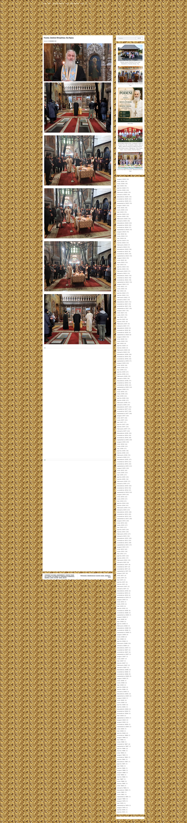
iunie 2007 (120, 658)
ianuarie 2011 (121, 588)
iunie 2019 (120, 367)
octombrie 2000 (122, 724)
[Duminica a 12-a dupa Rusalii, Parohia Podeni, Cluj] (130, 74)
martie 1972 (121, 812)
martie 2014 (121, 505)
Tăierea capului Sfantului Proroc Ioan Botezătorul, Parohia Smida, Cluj (130, 63)
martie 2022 (121, 295)
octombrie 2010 (122, 595)
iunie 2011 (120, 577)
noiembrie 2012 (122, 540)
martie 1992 (121, 759)
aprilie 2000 (121, 733)
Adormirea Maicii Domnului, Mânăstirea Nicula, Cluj (130, 170)
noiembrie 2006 (122, 672)
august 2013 (121, 521)
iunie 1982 (120, 794)
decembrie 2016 (122, 433)
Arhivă (82, 3)
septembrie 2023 (123, 256)
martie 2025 (121, 216)
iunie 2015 (120, 472)
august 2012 (121, 547)
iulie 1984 (120, 785)
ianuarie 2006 (122, 691)
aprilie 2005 (121, 704)
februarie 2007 (122, 665)
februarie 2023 (122, 271)
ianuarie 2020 (122, 352)
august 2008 (121, 634)
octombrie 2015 (122, 464)
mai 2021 (120, 317)
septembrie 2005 (123, 696)
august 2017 (121, 415)
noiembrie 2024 (122, 225)
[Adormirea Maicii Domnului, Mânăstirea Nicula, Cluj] (130, 160)
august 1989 (121, 770)
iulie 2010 (120, 602)
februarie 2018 (122, 402)
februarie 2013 (122, 534)
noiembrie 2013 (122, 514)
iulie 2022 (120, 286)
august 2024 (121, 232)
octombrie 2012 (122, 542)
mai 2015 (120, 475)
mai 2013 (120, 527)
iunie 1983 (120, 792)
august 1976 (121, 807)
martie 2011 (121, 584)
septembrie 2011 (122, 571)
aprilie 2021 (121, 319)
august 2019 (121, 363)
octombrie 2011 (122, 569)
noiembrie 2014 (122, 488)
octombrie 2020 (122, 332)
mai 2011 (120, 580)
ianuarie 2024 (122, 247)
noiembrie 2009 (122, 610)
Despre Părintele (74, 3)
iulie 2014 (120, 496)
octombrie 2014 (122, 490)
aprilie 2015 (121, 477)
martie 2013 (121, 531)
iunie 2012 (120, 551)
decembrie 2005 (122, 693)
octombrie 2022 (122, 280)
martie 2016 (121, 453)
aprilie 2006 (121, 687)
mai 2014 (120, 501)
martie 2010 (121, 608)
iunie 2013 (120, 525)
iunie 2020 (121, 341)
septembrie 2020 (123, 334)
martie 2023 (121, 269)
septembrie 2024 (123, 229)
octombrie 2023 (122, 253)
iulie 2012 (120, 549)
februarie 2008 (122, 643)
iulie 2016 (120, 444)
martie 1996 (121, 750)
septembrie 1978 (123, 805)
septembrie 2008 (123, 632)
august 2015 (121, 468)
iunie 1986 (120, 781)
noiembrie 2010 (122, 593)
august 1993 (121, 755)
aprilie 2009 (121, 623)
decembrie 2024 (122, 223)
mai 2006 (120, 685)
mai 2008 (120, 639)
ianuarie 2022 (122, 299)
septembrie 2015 (123, 466)
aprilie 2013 (121, 529)
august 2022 (121, 284)
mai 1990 (120, 766)
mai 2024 (120, 238)
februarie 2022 (122, 297)
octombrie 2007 (122, 652)
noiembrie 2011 (122, 566)
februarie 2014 (122, 507)
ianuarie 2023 (122, 273)
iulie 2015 (120, 470)
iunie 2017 (120, 420)
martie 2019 (121, 374)
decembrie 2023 (122, 249)
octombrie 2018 (122, 385)
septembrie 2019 (123, 361)
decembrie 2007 (122, 648)
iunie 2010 (120, 604)
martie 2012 (121, 558)
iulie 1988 (120, 774)
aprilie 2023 (121, 267)
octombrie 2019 (122, 359)
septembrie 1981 (122, 796)
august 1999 (121, 737)
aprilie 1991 (121, 764)
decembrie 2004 (122, 709)
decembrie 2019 (122, 354)
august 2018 (121, 389)
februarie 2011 (122, 586)
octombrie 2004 (122, 713)
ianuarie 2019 (122, 378)
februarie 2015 (122, 481)
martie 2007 (121, 663)
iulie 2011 (120, 575)
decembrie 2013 (122, 512)
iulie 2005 (120, 700)
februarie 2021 (122, 323)
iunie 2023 (121, 262)
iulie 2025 (120, 207)
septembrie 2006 (123, 676)
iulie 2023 (120, 260)
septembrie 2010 (123, 597)
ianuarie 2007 (122, 667)
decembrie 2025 (122, 196)
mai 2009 (120, 621)
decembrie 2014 (122, 485)
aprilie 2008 (121, 641)
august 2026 (121, 179)
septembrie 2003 (123, 718)
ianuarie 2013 (122, 536)
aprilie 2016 (121, 450)
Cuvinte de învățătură (58, 3)
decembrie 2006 (122, 669)
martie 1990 (121, 768)
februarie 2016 (122, 455)
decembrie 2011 (122, 564)
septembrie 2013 (123, 518)
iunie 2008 (121, 637)
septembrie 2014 (123, 492)
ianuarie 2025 (122, 221)
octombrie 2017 (122, 411)
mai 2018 (120, 396)
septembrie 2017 (123, 413)
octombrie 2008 (122, 630)
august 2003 (121, 720)
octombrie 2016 (122, 437)
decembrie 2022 (122, 275)
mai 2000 (120, 731)
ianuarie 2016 (122, 457)
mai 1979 (120, 803)
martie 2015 (121, 479)
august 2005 (121, 698)
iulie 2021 (120, 313)
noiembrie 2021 (122, 304)
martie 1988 (121, 777)
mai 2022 (120, 291)
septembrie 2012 (123, 545)
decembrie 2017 (122, 407)
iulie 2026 (120, 181)
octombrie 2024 (122, 227)
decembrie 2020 (122, 328)
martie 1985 (121, 783)
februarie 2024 (122, 245)
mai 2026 (120, 186)
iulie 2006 (120, 680)
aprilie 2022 (121, 293)
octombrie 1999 (122, 735)
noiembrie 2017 (122, 409)
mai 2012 (120, 553)
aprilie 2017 (121, 424)
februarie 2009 (122, 626)
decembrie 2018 (122, 380)
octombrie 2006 (122, 674)
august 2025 (121, 205)
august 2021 (121, 310)
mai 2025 (120, 212)
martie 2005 (121, 707)
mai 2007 (120, 661)
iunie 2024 (121, 236)
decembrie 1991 (122, 761)
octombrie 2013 (122, 516)
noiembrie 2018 (122, 383)
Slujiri (49, 3)
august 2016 (121, 442)
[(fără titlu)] (130, 105)
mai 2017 (120, 422)
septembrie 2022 (123, 282)
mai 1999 (120, 739)
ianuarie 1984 (122, 788)
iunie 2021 (120, 315)
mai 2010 (120, 606)
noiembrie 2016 (122, 435)
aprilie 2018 (121, 398)
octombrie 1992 (122, 757)
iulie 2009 (120, 619)
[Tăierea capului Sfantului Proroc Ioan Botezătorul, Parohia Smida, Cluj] (130, 53)
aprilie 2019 (121, 372)
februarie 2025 (122, 218)
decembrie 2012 (122, 538)
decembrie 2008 (122, 628)
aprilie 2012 (121, 556)
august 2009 (121, 617)
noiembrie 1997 (122, 744)
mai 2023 (120, 264)
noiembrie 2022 (122, 277)
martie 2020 (121, 348)
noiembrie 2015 (122, 461)
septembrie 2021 (123, 308)
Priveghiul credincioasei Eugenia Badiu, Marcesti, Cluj (95, 576)
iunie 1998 (120, 742)
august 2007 (121, 656)
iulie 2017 (120, 418)
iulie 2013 (120, 523)
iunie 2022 (121, 288)
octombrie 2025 (122, 201)
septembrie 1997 (123, 746)
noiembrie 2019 (122, 356)
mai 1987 (120, 779)
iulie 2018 (120, 391)
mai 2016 (120, 448)
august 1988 (121, 772)
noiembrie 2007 (122, 650)
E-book (67, 3)
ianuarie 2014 (122, 510)
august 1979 (121, 801)
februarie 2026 (122, 192)
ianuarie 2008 (122, 645)
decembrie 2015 (122, 459)
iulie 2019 (120, 365)
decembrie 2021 (122, 302)
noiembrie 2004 (122, 711)
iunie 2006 (121, 683)
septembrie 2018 (123, 387)
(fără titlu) (130, 123)
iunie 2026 (121, 183)
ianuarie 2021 (122, 326)
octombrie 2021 (122, 306)
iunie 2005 (121, 702)
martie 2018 (121, 400)
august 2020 (121, 337)
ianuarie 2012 (122, 562)
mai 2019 (120, 369)
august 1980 (121, 799)
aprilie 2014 (121, 503)
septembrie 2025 (123, 203)
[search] (86, 3)
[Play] (77, 62)
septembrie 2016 (123, 440)
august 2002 (121, 722)
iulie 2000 (120, 729)
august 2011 (121, 573)
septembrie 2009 (123, 615)
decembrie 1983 (122, 790)
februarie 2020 (122, 350)
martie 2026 (121, 190)
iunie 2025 (121, 210)
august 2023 (121, 258)
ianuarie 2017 (121, 431)
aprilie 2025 (121, 214)
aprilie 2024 (121, 240)
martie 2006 (121, 689)
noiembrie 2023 (122, 251)
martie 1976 (121, 810)
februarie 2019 (122, 376)
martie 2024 (121, 242)
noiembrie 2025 (122, 199)
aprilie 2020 (121, 345)
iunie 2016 (120, 446)
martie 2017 (121, 426)
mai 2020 (120, 343)
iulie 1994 (120, 753)
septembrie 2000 (123, 726)
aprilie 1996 (121, 748)
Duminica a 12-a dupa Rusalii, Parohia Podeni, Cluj (130, 84)
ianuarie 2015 (122, 483)
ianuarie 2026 (122, 194)
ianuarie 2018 (122, 404)
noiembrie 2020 (122, 330)
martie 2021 (121, 321)
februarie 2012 (122, 560)
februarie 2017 (122, 429)
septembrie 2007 (123, 654)
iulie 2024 (120, 234)
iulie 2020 (120, 339)
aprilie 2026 (121, 188)
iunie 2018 (120, 394)
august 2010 (121, 599)
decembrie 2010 (122, 591)
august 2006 (121, 678)
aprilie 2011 (121, 582)
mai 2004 (120, 715)
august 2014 (121, 494)
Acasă (44, 3)
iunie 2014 (120, 499)
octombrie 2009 (122, 612)
